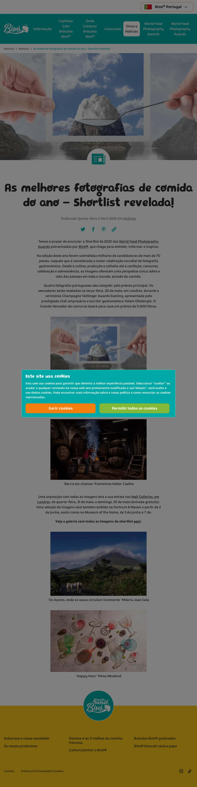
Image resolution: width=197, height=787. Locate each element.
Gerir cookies (61, 408)
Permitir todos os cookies (134, 408)
